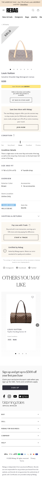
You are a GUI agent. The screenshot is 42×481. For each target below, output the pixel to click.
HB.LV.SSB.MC (6, 208)
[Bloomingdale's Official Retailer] (13, 403)
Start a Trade (21, 237)
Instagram (10, 268)
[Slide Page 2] (19, 353)
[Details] (29, 225)
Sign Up (15, 387)
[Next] (37, 325)
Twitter (34, 268)
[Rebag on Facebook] (4, 396)
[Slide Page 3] (23, 353)
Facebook (22, 268)
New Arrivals (7, 17)
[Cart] (38, 10)
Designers (19, 17)
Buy (3, 414)
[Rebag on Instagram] (9, 396)
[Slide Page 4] (26, 353)
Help (3, 443)
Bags (27, 17)
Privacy (33, 458)
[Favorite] (32, 297)
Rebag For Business (10, 429)
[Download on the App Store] (24, 396)
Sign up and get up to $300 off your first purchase (19, 373)
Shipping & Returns (12, 216)
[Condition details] (14, 135)
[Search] (33, 10)
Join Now (21, 127)
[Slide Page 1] (16, 353)
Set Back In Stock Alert (21, 100)
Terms (22, 461)
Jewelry (34, 17)
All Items (6, 24)
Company (5, 436)
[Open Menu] (3, 10)
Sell (3, 421)
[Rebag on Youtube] (15, 396)
